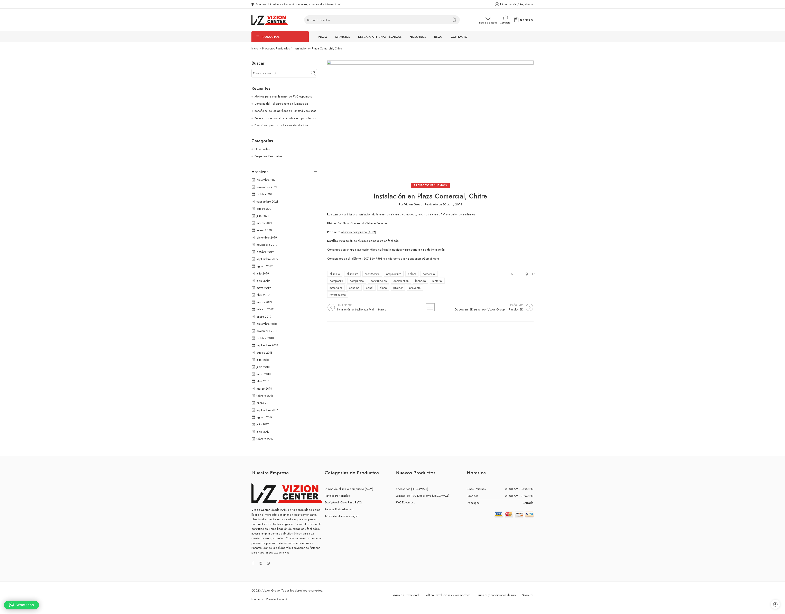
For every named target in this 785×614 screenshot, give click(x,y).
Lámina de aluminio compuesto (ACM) (349, 489)
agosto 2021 (265, 208)
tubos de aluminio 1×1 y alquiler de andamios (446, 214)
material (437, 281)
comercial (429, 274)
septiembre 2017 (267, 410)
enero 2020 (264, 230)
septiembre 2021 (267, 201)
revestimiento (338, 294)
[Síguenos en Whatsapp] (268, 563)
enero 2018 (264, 403)
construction (401, 281)
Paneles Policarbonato (339, 509)
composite (336, 281)
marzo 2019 (264, 302)
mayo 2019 (264, 288)
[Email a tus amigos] (534, 274)
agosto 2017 (265, 417)
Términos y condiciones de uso (496, 595)
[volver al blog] (430, 307)
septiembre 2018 (267, 345)
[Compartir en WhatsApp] (526, 274)
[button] (21, 605)
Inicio (322, 37)
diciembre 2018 (267, 324)
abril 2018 (263, 381)
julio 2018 (263, 359)
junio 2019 (263, 280)
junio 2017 (263, 431)
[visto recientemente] (775, 604)
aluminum (352, 274)
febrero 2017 (265, 439)
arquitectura (393, 274)
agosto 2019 (265, 266)
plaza (383, 288)
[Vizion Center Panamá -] (269, 20)
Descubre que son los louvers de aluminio (281, 125)
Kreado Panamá (276, 599)
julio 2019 (263, 273)
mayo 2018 (264, 374)
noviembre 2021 (267, 187)
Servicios (342, 37)
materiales (336, 288)
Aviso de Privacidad (406, 595)
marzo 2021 (264, 223)
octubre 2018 (265, 338)
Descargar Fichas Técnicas (379, 37)
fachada (420, 281)
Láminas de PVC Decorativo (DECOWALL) (422, 495)
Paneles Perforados (337, 495)
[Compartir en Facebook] (518, 274)
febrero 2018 (265, 395)
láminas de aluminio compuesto (396, 214)
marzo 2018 (264, 388)
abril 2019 (263, 295)
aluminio (335, 274)
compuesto (357, 281)
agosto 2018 (265, 352)
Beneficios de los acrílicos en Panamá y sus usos (285, 111)
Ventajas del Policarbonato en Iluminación (281, 103)
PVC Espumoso (405, 502)
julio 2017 (263, 424)
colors (412, 274)
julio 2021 (263, 216)
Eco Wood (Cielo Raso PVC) (343, 502)
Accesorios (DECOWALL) (412, 489)
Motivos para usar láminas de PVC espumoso (284, 96)
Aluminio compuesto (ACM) (358, 232)
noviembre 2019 (267, 244)
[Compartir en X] (511, 274)
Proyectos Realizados (276, 48)
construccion (378, 281)
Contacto (459, 37)
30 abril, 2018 (452, 204)
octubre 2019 (265, 252)
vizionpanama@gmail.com (422, 258)
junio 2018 (263, 367)
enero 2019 (264, 316)
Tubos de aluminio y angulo (342, 516)
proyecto (415, 288)
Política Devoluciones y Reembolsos (447, 595)
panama (354, 288)
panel (369, 288)
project (398, 288)
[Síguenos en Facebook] (253, 563)
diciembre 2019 (267, 237)
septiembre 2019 (267, 259)
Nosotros (418, 37)
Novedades (262, 149)
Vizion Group (413, 204)
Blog (438, 37)
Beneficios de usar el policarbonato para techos (285, 118)
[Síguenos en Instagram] (260, 563)
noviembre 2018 (267, 331)
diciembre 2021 (267, 180)
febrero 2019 (265, 309)
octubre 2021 (265, 194)
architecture (372, 274)
